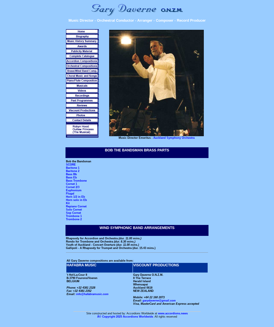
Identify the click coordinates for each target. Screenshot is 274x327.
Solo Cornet (74, 209)
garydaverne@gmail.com (159, 300)
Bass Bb (71, 174)
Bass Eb (71, 177)
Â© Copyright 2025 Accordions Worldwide (125, 316)
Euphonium (74, 190)
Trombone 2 (74, 219)
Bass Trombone (76, 180)
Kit (68, 203)
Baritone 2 (72, 171)
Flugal (70, 193)
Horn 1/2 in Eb (75, 196)
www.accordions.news (173, 313)
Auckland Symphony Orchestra (174, 137)
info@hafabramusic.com (92, 294)
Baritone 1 (72, 167)
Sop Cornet (73, 212)
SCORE (71, 164)
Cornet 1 (71, 183)
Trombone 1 (74, 216)
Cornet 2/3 (72, 187)
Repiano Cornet (76, 206)
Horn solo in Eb (76, 200)
